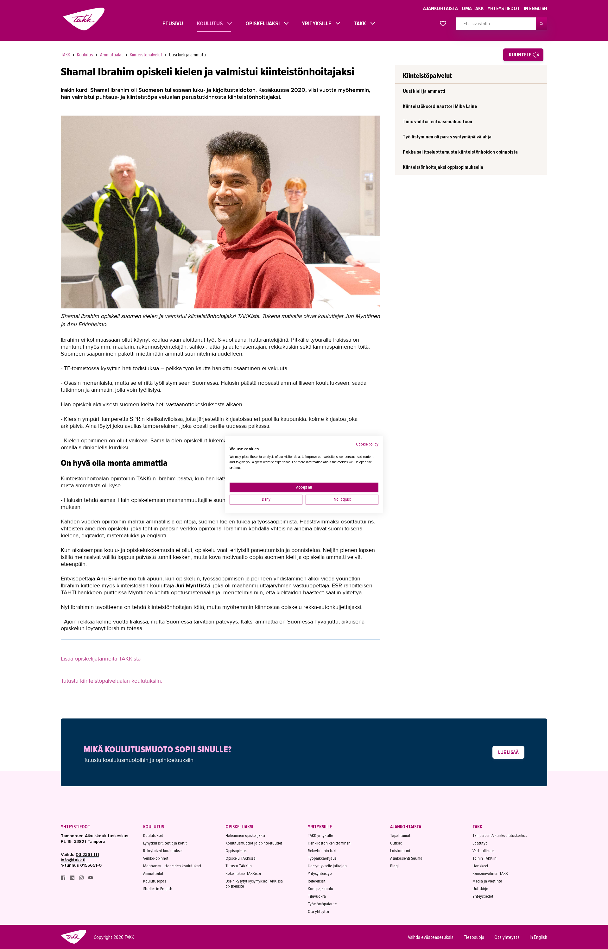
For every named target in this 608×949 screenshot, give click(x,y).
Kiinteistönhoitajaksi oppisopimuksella (443, 167)
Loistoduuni (400, 850)
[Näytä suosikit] (443, 24)
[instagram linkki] (82, 878)
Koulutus (208, 23)
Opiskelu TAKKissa (240, 858)
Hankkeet (480, 866)
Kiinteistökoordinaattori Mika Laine (440, 106)
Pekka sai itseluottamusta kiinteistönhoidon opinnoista (460, 152)
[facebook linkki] (63, 878)
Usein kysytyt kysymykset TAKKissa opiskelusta (254, 884)
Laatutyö (480, 843)
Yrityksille (315, 23)
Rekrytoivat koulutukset (163, 850)
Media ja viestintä (487, 881)
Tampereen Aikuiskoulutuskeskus (499, 835)
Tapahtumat (400, 835)
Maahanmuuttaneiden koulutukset (172, 866)
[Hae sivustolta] (541, 23)
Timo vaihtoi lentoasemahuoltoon (437, 121)
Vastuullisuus (483, 850)
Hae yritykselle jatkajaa (327, 866)
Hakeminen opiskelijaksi (245, 835)
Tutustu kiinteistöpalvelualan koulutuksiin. (111, 680)
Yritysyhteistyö (320, 873)
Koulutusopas (154, 881)
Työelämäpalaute (322, 904)
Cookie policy (367, 444)
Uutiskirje (480, 888)
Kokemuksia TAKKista (243, 873)
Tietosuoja (474, 937)
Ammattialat (112, 55)
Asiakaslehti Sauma (406, 858)
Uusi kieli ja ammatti (187, 55)
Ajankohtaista (440, 8)
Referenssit (317, 881)
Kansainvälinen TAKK (490, 873)
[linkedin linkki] (72, 878)
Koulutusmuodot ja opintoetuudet (253, 843)
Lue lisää (508, 752)
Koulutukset (153, 835)
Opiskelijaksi (260, 23)
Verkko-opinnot (155, 858)
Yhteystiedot (504, 8)
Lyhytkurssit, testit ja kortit (165, 843)
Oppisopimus (235, 850)
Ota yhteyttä (318, 911)
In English (535, 8)
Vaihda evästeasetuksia (430, 937)
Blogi (394, 866)
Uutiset (396, 843)
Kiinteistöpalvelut (146, 55)
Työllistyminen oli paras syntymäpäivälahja (447, 137)
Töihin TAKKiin (484, 858)
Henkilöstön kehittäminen (329, 843)
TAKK (358, 23)
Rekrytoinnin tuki (322, 850)
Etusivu (167, 23)
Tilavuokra (317, 896)
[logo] (73, 943)
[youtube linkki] (90, 878)
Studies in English (157, 888)
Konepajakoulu (320, 888)
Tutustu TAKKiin (238, 866)
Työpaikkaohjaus (322, 858)
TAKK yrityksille (320, 835)
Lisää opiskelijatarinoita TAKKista (101, 658)
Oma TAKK (473, 8)
